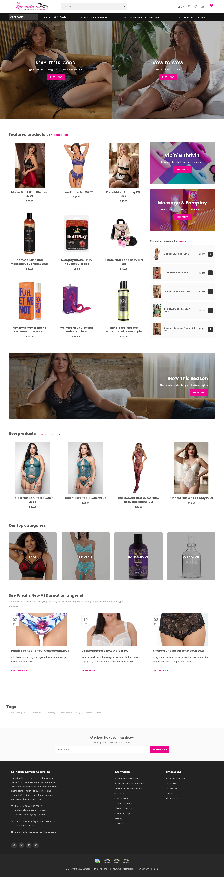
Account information (176, 778)
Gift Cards (60, 17)
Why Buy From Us (123, 808)
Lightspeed (129, 869)
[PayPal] (117, 861)
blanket (52, 712)
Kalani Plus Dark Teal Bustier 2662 (33, 500)
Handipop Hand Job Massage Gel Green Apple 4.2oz (124, 331)
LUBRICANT (172, 533)
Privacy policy (121, 798)
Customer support (123, 813)
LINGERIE (66, 533)
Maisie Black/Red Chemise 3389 (29, 194)
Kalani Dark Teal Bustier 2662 (85, 498)
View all (184, 241)
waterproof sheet (92, 712)
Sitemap (118, 818)
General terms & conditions (128, 788)
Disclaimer (119, 793)
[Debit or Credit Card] (107, 861)
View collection (58, 135)
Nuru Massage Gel (19, 712)
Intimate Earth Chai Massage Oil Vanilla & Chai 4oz (30, 263)
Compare (170, 793)
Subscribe (161, 749)
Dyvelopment (152, 869)
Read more (18, 670)
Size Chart (119, 823)
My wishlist (171, 788)
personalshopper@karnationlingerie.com (35, 832)
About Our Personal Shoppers (129, 783)
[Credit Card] (97, 861)
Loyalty (45, 17)
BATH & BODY (121, 533)
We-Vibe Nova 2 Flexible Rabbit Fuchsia (76, 329)
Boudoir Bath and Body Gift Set (124, 262)
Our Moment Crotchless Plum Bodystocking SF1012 (138, 500)
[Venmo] (127, 861)
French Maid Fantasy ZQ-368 (123, 194)
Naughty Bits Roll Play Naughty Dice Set (76, 262)
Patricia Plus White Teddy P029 (191, 498)
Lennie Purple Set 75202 (77, 192)
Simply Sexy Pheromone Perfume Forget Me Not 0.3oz (29, 331)
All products (172, 798)
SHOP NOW (56, 76)
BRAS (11, 533)
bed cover (38, 712)
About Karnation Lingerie (126, 778)
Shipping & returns (123, 803)
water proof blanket (70, 712)
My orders (171, 783)
